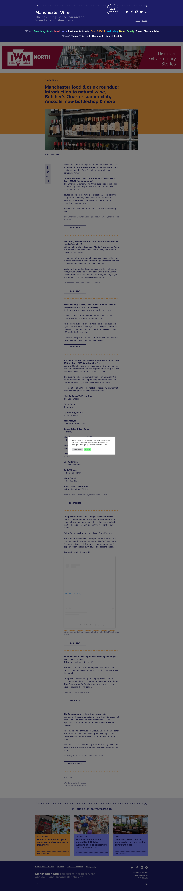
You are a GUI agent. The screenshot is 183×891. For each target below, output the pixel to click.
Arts (64, 31)
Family (130, 31)
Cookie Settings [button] (77, 449)
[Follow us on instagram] (136, 12)
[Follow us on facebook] (132, 12)
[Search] (146, 12)
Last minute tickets (78, 31)
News (122, 31)
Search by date (114, 36)
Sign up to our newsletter (112, 9)
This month (98, 36)
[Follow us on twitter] (127, 12)
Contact (144, 21)
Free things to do (43, 31)
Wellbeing (112, 31)
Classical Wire (151, 31)
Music (57, 31)
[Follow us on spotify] (141, 12)
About (138, 21)
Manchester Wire (52, 12)
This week (84, 36)
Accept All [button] (87, 449)
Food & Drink (98, 31)
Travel (139, 31)
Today (74, 36)
